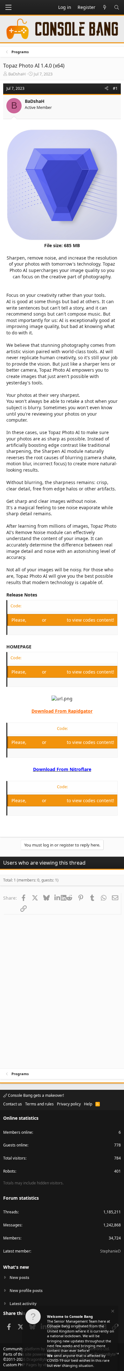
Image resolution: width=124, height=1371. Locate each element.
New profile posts (26, 1290)
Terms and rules (39, 1104)
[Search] (117, 7)
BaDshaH (17, 74)
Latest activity (23, 1303)
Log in (35, 620)
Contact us (12, 1104)
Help (88, 1104)
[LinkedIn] (57, 897)
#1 (115, 88)
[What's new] (105, 7)
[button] (8, 7)
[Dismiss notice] (112, 1312)
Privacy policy (69, 1104)
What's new (16, 1267)
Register (57, 620)
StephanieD (110, 1251)
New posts (19, 1277)
